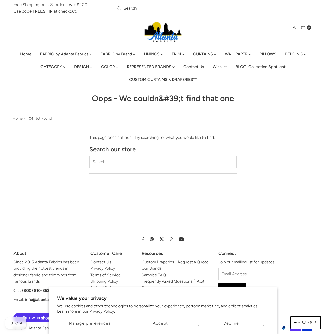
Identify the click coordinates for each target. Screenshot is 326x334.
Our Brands (151, 268)
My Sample (306, 323)
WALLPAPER (237, 54)
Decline (231, 323)
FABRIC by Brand (116, 54)
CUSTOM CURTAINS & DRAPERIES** (163, 79)
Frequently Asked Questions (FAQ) (173, 281)
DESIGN (82, 66)
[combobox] (163, 8)
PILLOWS (268, 54)
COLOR (108, 66)
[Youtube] (181, 239)
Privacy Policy (102, 268)
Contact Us (193, 66)
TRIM (177, 54)
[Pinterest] (171, 239)
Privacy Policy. (102, 311)
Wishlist (220, 66)
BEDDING (294, 54)
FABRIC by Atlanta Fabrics (64, 54)
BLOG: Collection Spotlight (261, 66)
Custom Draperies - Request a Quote (175, 262)
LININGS (152, 54)
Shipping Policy (104, 281)
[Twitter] (162, 239)
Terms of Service (105, 274)
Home (25, 54)
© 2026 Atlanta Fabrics (34, 328)
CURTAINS (203, 54)
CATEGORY (51, 66)
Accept (160, 323)
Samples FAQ (154, 274)
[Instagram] (152, 239)
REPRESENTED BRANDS (149, 66)
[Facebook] (143, 239)
